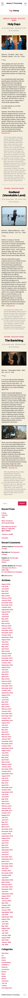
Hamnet (9, 575)
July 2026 (5, 586)
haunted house (13, 479)
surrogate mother (19, 177)
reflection (23, 489)
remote (6, 329)
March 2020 (6, 762)
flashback (16, 154)
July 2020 (5, 753)
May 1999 (5, 903)
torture (16, 492)
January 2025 (6, 628)
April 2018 (5, 801)
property (17, 166)
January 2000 (6, 901)
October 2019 (6, 771)
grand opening (12, 156)
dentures (12, 151)
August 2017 (6, 815)
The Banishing (14, 340)
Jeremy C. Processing (14, 3)
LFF (24, 318)
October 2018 (6, 790)
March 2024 (6, 651)
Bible (21, 139)
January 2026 (6, 600)
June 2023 (5, 672)
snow (20, 170)
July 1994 (5, 914)
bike (9, 140)
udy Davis (11, 180)
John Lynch (13, 484)
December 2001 (7, 889)
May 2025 (5, 619)
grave (18, 156)
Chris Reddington (17, 146)
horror (23, 479)
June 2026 (5, 589)
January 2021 (6, 739)
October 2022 (6, 690)
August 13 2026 (21, 28)
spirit (16, 172)
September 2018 (7, 792)
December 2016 (7, 829)
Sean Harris (10, 491)
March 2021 (5, 734)
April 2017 (5, 824)
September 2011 (7, 859)
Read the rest (6, 133)
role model (21, 168)
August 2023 (6, 667)
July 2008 (5, 868)
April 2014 (5, 847)
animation (19, 137)
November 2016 (7, 831)
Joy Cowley (11, 159)
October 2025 (6, 607)
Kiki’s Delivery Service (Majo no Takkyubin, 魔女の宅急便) (9, 528)
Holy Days (14, 24)
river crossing (15, 329)
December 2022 (7, 686)
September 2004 (7, 880)
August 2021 (6, 723)
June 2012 (5, 854)
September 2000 (7, 894)
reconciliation (7, 168)
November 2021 (7, 716)
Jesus (11, 158)
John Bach (16, 158)
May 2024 (5, 646)
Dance (4, 960)
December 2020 (7, 741)
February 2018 (6, 806)
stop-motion (16, 175)
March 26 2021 (22, 344)
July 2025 (5, 614)
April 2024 (5, 649)
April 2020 (5, 760)
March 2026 (6, 596)
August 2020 (6, 750)
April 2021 (5, 732)
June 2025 (5, 616)
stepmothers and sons (10, 173)
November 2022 (7, 688)
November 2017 (7, 810)
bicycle (6, 140)
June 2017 (5, 820)
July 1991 (5, 931)
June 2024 (5, 644)
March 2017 (5, 827)
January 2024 (6, 656)
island (21, 316)
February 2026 (7, 598)
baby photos (12, 139)
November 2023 (7, 660)
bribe (17, 142)
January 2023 (6, 683)
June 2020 (5, 755)
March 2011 (5, 861)
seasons (22, 329)
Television (5, 981)
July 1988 (5, 944)
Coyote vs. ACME (7, 534)
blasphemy (12, 142)
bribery (21, 142)
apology (6, 139)
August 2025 (6, 612)
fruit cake (22, 154)
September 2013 (7, 850)
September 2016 (7, 836)
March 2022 (6, 706)
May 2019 (5, 783)
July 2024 (5, 642)
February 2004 (7, 884)
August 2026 (6, 584)
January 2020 (6, 767)
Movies (14, 20)
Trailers (4, 985)
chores (10, 146)
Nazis (9, 487)
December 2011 (7, 857)
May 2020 (5, 757)
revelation (14, 168)
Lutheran (16, 322)
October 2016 (6, 834)
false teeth (7, 154)
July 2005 (5, 877)
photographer (18, 325)
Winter (20, 180)
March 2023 (6, 679)
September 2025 (7, 609)
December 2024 (7, 630)
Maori (5, 161)
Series (4, 976)
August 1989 (6, 937)
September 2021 (7, 720)
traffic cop (20, 179)
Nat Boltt (6, 165)
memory (17, 161)
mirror (14, 485)
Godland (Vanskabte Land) (13, 193)
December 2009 (7, 864)
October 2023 (6, 663)
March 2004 (6, 882)
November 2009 (7, 866)
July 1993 (5, 921)
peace (23, 165)
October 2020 (6, 746)
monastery (20, 485)
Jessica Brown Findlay (13, 482)
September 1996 (7, 912)
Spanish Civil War (8, 492)
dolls (19, 475)
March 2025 (6, 623)
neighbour (10, 323)
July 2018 (5, 794)
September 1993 (7, 917)
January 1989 (6, 942)
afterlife (14, 137)
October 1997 (6, 905)
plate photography (16, 327)
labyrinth (19, 484)
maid (23, 484)
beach (17, 139)
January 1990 (6, 935)
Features (13, 18)
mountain (23, 163)
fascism (19, 477)
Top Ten (4, 983)
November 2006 (7, 873)
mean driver (10, 161)
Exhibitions (5, 965)
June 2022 (5, 700)
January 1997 (6, 910)
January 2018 (6, 808)
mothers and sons (15, 163)
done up (10, 152)
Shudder (10, 387)
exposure (6, 315)
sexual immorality (19, 491)
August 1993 (6, 919)
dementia (6, 151)
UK (19, 492)
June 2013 (5, 852)
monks (5, 487)
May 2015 (5, 845)
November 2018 (7, 787)
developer (18, 151)
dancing (14, 149)
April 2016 (5, 843)
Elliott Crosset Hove (20, 313)
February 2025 (7, 626)
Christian (6, 147)
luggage (23, 159)
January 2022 (6, 711)
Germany (6, 479)
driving (15, 152)
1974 (5, 137)
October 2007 (6, 870)
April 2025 (5, 621)
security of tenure (9, 170)
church (11, 147)
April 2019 (5, 785)
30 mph (9, 137)
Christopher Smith (9, 475)
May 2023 (5, 674)
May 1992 (5, 926)
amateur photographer (10, 311)
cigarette (16, 147)
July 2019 (5, 778)
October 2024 (6, 635)
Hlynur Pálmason (20, 315)
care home (15, 144)
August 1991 (6, 928)
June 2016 (5, 840)
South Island (10, 172)
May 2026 (5, 591)
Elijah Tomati (20, 152)
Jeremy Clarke (10, 28)
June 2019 (5, 780)
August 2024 (6, 639)
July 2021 (5, 725)
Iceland (9, 316)
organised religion (9, 325)
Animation (6, 18)
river (9, 329)
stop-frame (20, 173)
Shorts (4, 978)
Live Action (21, 18)
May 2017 (5, 822)
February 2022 (6, 709)
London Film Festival (15, 320)
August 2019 (6, 776)
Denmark (11, 313)
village (16, 180)
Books (4, 958)
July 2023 (5, 669)
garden (6, 156)
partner (19, 165)
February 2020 (7, 764)
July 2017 (5, 817)
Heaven (23, 156)
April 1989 (5, 940)
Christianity (16, 473)
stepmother (21, 172)
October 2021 (6, 718)
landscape (17, 159)
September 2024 (7, 637)
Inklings (18, 480)
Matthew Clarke (8, 485)
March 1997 (5, 907)
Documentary (6, 962)
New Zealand (12, 165)
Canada (9, 144)
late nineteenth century (16, 318)
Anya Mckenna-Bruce (13, 472)
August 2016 (6, 838)
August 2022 (6, 695)
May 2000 (5, 898)
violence (10, 494)
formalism (12, 315)
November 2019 (7, 769)
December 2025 (7, 602)
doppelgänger (7, 477)
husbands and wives (9, 480)
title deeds (14, 179)
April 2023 (5, 676)
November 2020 (7, 743)
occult (13, 487)
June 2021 (5, 727)
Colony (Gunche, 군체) (5, 515)
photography (7, 327)
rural (5, 491)
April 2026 (5, 593)
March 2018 (6, 803)
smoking (16, 170)
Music (4, 974)
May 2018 (5, 799)
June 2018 (5, 797)
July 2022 (5, 697)
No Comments (15, 30)
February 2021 (6, 736)
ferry (11, 154)
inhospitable (15, 316)
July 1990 (5, 933)
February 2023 (7, 681)
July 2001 (5, 891)
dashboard (20, 149)
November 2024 (7, 633)
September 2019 (7, 773)
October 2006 (6, 875)
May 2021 (5, 730)
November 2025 (7, 605)
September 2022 (7, 693)
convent (9, 149)
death (16, 475)
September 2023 (7, 665)
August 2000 (6, 896)
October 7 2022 (21, 199)
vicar (21, 492)
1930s (5, 472)
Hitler (19, 479)
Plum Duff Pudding (9, 166)
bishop (13, 140)
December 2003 (7, 887)
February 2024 (7, 653)
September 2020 (7, 748)
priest (23, 327)
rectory (18, 489)
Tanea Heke (7, 179)
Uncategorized (7, 988)
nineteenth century (18, 323)
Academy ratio (19, 309)
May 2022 (5, 702)
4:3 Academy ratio (9, 309)
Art (3, 955)
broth (5, 144)
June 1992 (5, 924)
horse (5, 316)
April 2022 (5, 704)
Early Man (5, 538)
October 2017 (6, 813)
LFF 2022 (6, 320)
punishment (12, 489)
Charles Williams (8, 473)
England (14, 477)
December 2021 (7, 713)
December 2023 (7, 658)
